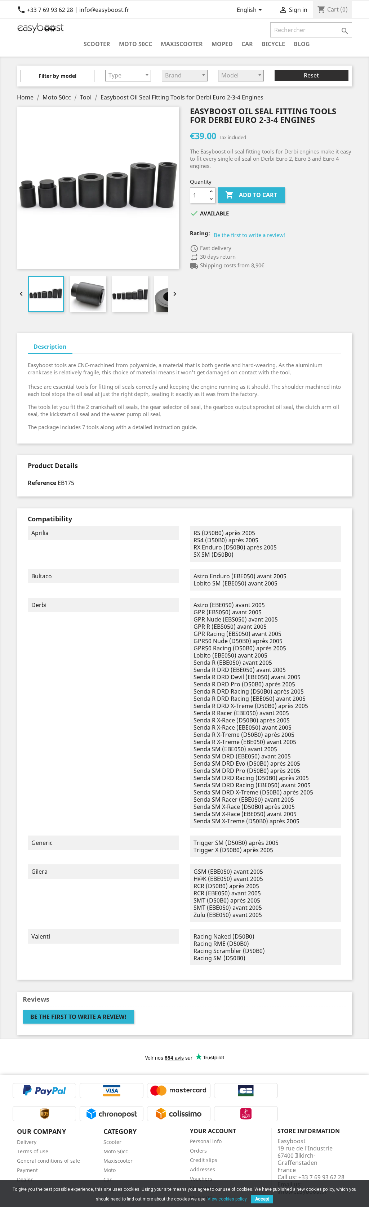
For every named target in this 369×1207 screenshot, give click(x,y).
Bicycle (273, 44)
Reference (42, 482)
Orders (198, 1150)
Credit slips (203, 1160)
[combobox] (128, 75)
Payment (27, 1170)
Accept (262, 1199)
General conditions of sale (48, 1160)
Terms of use (32, 1151)
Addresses (202, 1169)
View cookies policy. (228, 1199)
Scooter (97, 44)
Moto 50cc (135, 44)
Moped (222, 44)
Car (247, 44)
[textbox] (128, 75)
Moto (109, 1170)
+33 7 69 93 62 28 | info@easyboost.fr (73, 10)
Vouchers (201, 1178)
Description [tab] (50, 347)
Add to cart (251, 195)
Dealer (25, 1179)
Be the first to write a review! (250, 235)
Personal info (206, 1141)
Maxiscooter (182, 44)
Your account (213, 1131)
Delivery (26, 1142)
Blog (302, 44)
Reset (311, 75)
